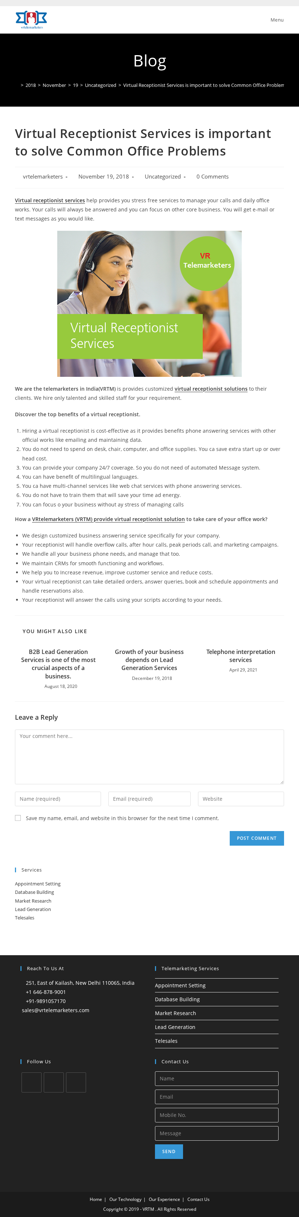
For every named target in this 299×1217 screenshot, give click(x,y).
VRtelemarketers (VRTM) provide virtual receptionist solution (108, 519)
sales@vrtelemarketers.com (55, 1010)
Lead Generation (33, 909)
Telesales (24, 917)
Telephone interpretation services (240, 656)
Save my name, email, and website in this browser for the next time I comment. (122, 818)
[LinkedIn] (76, 1082)
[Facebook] (54, 1082)
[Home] (17, 85)
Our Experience (164, 1199)
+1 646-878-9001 (46, 991)
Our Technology (125, 1199)
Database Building (34, 892)
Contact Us (198, 1199)
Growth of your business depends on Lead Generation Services (149, 660)
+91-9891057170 (46, 1001)
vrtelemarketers (43, 176)
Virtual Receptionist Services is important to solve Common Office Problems (205, 85)
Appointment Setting (38, 883)
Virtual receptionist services (50, 200)
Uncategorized (163, 176)
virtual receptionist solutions (211, 388)
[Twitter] (32, 1082)
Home (96, 1199)
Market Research (33, 901)
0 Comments (213, 176)
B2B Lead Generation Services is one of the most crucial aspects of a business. (58, 664)
